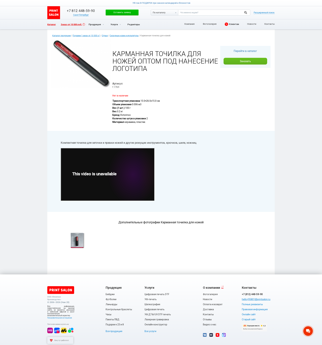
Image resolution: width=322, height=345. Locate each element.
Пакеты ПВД (112, 319)
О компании (211, 287)
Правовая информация (255, 309)
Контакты (269, 24)
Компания (189, 24)
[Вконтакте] (205, 335)
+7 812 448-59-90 (81, 11)
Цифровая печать (155, 309)
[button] (122, 12)
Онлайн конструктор (156, 324)
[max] (224, 335)
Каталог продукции (61, 35)
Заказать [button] (245, 61)
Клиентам (232, 24)
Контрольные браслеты (119, 309)
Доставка (208, 309)
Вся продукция (114, 331)
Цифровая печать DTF (157, 294)
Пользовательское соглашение (59, 318)
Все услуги (150, 331)
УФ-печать (151, 299)
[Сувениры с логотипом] (53, 12)
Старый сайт (249, 319)
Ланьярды (111, 304)
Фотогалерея (210, 24)
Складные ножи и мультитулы (124, 35)
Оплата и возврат (213, 304)
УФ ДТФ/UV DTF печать (158, 314)
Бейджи (110, 294)
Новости (251, 24)
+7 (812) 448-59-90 (252, 294)
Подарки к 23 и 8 (115, 324)
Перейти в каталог (245, 51)
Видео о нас (209, 324)
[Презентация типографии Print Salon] (222, 287)
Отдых (105, 35)
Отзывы (207, 319)
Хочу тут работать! (61, 340)
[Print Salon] (60, 290)
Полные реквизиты (252, 304)
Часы (108, 314)
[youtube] (217, 335)
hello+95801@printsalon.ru (256, 299)
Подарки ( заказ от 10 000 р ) (86, 35)
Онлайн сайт (249, 314)
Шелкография (152, 304)
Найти (246, 12)
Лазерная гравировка (157, 319)
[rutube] (211, 335)
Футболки (111, 299)
